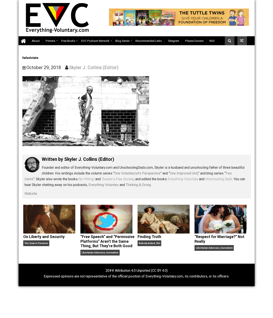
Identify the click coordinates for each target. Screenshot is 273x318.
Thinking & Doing (138, 185)
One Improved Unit (184, 173)
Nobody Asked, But (149, 243)
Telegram (173, 40)
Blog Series (122, 40)
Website (31, 194)
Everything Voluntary (104, 185)
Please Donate (194, 40)
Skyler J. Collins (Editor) (94, 67)
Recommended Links (148, 40)
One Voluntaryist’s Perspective (137, 173)
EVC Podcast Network (95, 40)
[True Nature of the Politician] (242, 40)
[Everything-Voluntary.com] (24, 40)
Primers (50, 40)
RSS (212, 40)
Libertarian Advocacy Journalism (99, 252)
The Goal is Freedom (36, 243)
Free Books (68, 40)
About (36, 40)
